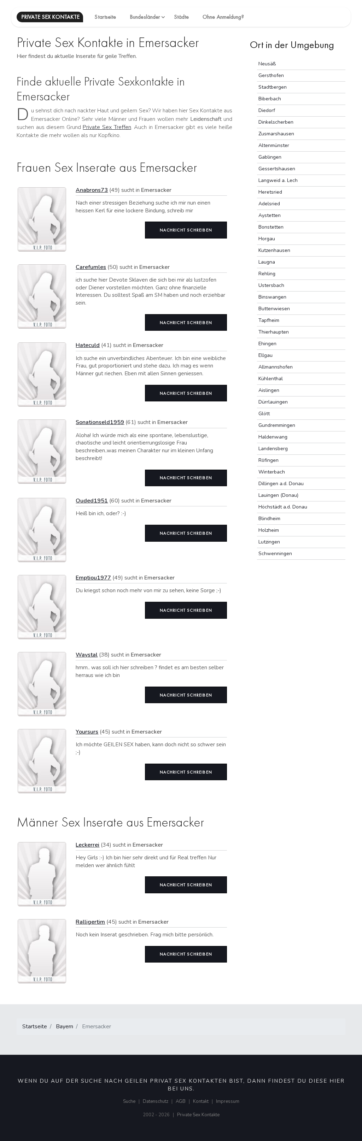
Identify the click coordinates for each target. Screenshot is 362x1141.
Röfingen (268, 460)
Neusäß (267, 63)
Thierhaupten (273, 332)
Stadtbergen (272, 87)
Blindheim (269, 518)
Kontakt (201, 1101)
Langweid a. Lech (278, 180)
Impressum (227, 1101)
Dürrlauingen (273, 402)
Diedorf (266, 110)
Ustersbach (271, 285)
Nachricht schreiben (186, 230)
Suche (129, 1101)
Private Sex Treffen (107, 127)
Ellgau (265, 355)
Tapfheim (268, 320)
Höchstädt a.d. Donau (282, 507)
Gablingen (269, 157)
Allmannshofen (275, 367)
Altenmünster (273, 145)
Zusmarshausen (276, 133)
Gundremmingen (276, 425)
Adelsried (269, 203)
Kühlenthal (270, 378)
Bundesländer (145, 16)
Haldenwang (272, 437)
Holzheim (268, 530)
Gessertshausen (276, 168)
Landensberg (273, 448)
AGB (181, 1101)
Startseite (105, 16)
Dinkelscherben (275, 122)
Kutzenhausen (274, 250)
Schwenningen (275, 553)
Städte (181, 16)
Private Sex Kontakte (198, 1115)
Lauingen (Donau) (278, 495)
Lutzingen (269, 542)
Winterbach (271, 472)
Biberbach (269, 98)
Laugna (266, 262)
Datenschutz (155, 1101)
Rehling (266, 273)
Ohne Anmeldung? (223, 16)
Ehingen (267, 343)
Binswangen (272, 297)
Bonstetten (271, 227)
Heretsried (270, 192)
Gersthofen (271, 75)
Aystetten (269, 215)
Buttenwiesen (274, 308)
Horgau (266, 238)
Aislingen (268, 390)
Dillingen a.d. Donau (281, 483)
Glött (264, 413)
